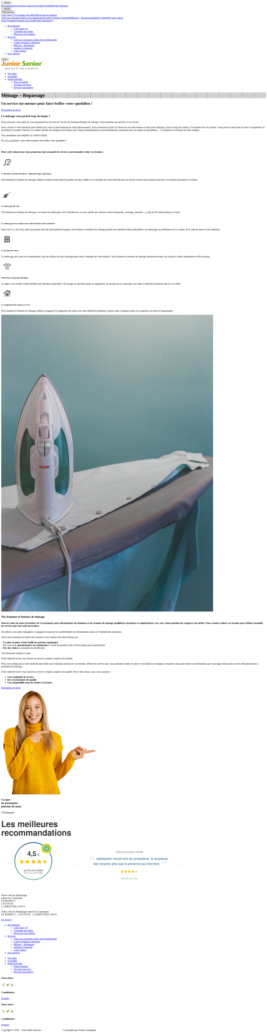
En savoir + (7, 919)
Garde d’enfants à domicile (57, 18)
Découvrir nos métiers (46, 15)
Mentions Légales (52, 1030)
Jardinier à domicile (100, 18)
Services (18, 5)
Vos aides (38, 5)
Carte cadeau (116, 18)
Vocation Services (24, 20)
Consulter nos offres (25, 15)
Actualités (48, 5)
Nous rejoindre (8, 20)
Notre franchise (60, 5)
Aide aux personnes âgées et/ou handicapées (22, 18)
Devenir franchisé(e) (43, 20)
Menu (4, 59)
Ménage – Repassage (81, 18)
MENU (6, 3)
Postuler (5, 998)
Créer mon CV (8, 15)
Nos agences (28, 5)
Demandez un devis (11, 110)
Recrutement (7, 5)
